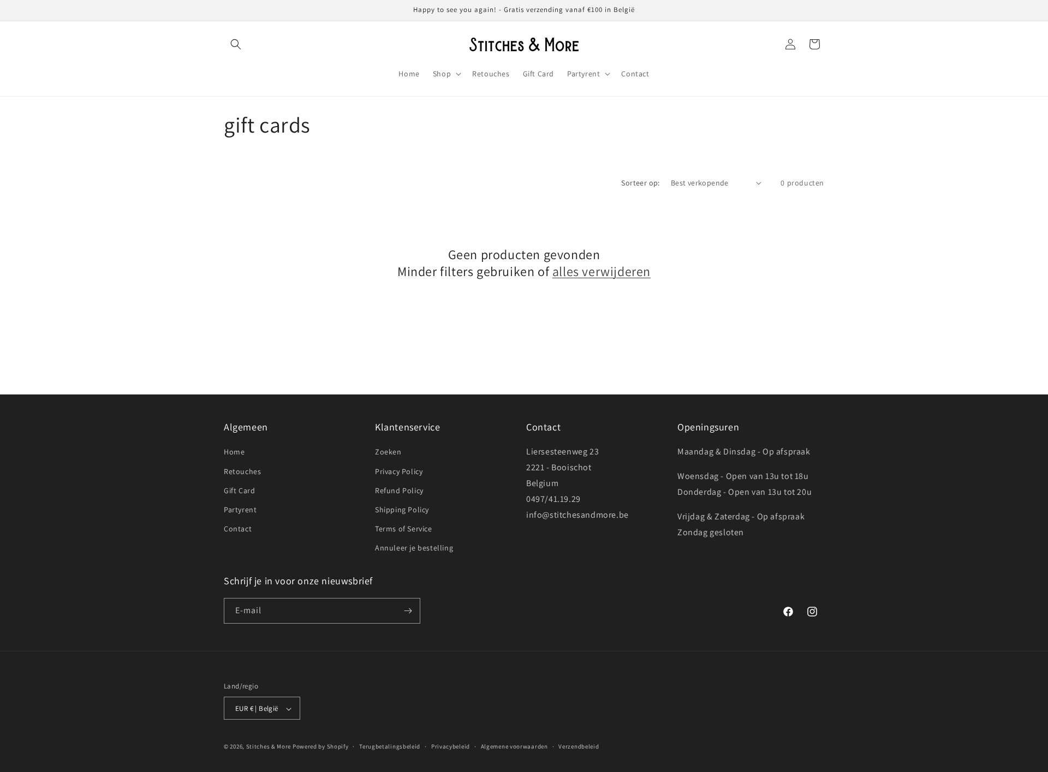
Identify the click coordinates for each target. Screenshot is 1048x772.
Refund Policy (399, 490)
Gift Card (239, 490)
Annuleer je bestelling (414, 548)
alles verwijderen (601, 271)
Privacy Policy (398, 471)
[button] (236, 44)
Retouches (242, 471)
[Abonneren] (408, 611)
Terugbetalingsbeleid (389, 746)
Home (234, 452)
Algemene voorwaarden (514, 746)
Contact (238, 529)
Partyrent (240, 509)
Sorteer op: (640, 183)
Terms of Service (403, 529)
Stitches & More (268, 747)
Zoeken (388, 452)
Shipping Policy (402, 509)
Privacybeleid (450, 746)
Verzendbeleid (578, 746)
